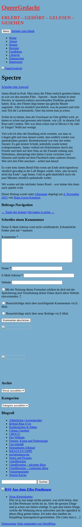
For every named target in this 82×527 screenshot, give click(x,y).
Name (6, 268)
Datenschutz (16, 58)
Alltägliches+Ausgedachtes (25, 420)
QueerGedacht (21, 7)
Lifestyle (14, 55)
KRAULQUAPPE (20, 451)
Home (13, 38)
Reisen (13, 44)
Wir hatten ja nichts (40, 212)
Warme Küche (18, 475)
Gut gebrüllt (16, 444)
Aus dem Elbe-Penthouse (31, 489)
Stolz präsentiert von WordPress (36, 523)
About (13, 41)
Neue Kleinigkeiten (21, 496)
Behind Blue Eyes (20, 423)
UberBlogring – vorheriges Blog (28, 468)
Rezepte (14, 48)
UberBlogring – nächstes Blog (27, 464)
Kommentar (10, 237)
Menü (6, 31)
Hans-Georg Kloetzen (27, 197)
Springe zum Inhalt (22, 31)
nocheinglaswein (19, 454)
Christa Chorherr (19, 430)
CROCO (14, 434)
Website (6, 282)
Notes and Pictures (20, 458)
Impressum (15, 61)
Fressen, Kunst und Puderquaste (28, 440)
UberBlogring (17, 461)
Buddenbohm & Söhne (23, 427)
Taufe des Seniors (14, 212)
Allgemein (41, 194)
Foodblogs (15, 51)
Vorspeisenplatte (19, 471)
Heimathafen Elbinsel (22, 447)
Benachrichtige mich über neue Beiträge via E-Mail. (37, 313)
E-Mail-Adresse (12, 275)
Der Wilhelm (17, 437)
